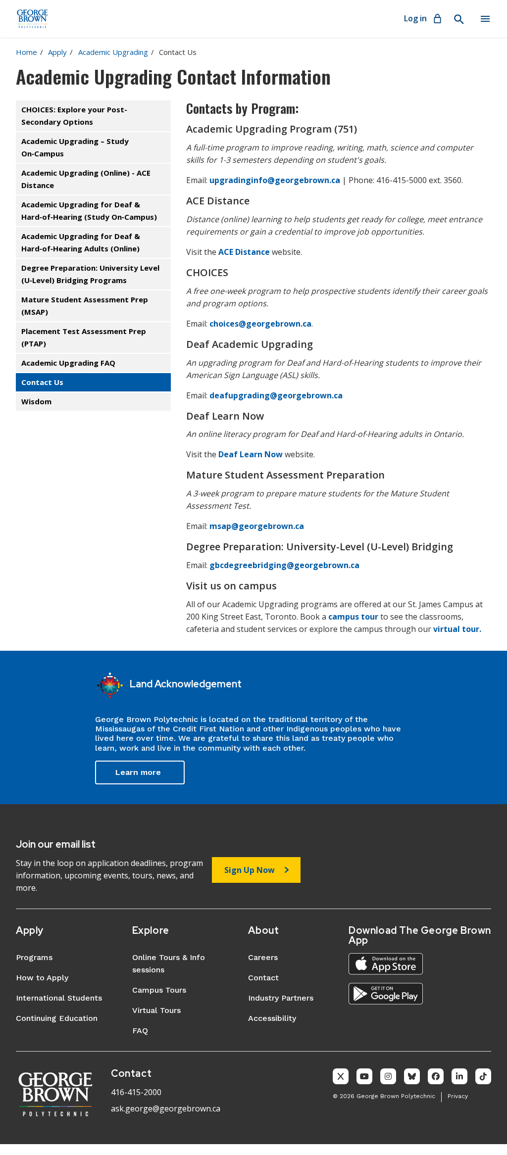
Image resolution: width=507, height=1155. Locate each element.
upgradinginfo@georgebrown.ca (274, 180)
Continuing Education (57, 1018)
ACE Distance (244, 251)
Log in (415, 18)
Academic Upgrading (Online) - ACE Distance (86, 179)
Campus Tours (159, 990)
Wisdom (36, 401)
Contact (263, 977)
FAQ (140, 1030)
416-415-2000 (136, 1092)
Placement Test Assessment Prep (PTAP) (83, 337)
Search (458, 19)
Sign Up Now (249, 870)
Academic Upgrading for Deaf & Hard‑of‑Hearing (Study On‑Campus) (89, 210)
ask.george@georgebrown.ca (165, 1108)
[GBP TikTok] (483, 1076)
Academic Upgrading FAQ (68, 363)
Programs (34, 957)
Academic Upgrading (113, 52)
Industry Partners (280, 998)
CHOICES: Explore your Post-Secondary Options (74, 115)
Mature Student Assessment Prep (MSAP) (84, 305)
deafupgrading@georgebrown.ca (276, 395)
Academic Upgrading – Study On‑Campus (75, 147)
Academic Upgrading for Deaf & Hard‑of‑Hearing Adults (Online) (80, 242)
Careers (263, 957)
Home (26, 52)
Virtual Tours (156, 1010)
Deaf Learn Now (251, 454)
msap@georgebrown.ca (256, 526)
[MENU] (485, 19)
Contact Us (42, 382)
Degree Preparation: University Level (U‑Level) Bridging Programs (90, 274)
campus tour (353, 616)
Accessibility (272, 1018)
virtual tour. (457, 629)
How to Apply (42, 977)
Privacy (458, 1096)
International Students (59, 998)
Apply (57, 52)
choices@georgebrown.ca (260, 323)
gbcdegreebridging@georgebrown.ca (284, 565)
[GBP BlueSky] (412, 1076)
